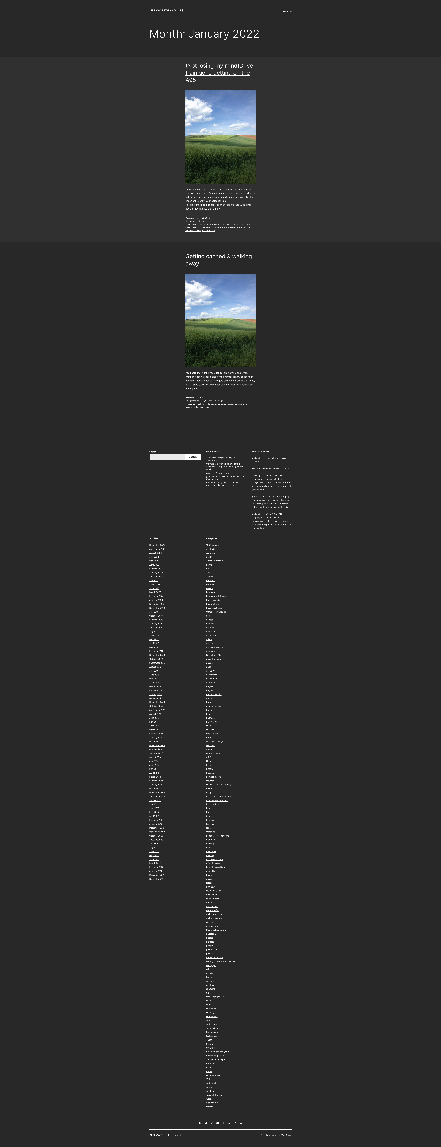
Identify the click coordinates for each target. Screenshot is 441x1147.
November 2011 (156, 879)
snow (209, 1004)
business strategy (214, 608)
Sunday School (208, 230)
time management (215, 1055)
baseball (210, 584)
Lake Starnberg (218, 227)
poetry (209, 945)
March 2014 (155, 777)
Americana (211, 553)
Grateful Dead (213, 753)
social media (212, 1008)
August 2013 (155, 800)
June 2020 (154, 584)
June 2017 (154, 635)
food (208, 725)
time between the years (217, 1052)
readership (190, 407)
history (209, 769)
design (209, 663)
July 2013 (153, 804)
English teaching (214, 694)
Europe (209, 702)
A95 (209, 224)
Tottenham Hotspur (215, 1059)
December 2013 (157, 788)
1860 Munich (212, 545)
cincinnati (211, 635)
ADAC (214, 224)
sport (209, 1020)
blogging (203, 221)
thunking (210, 1048)
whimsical (211, 1083)
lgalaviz (255, 496)
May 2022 (154, 561)
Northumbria (212, 898)
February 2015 (156, 733)
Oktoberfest (212, 906)
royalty (209, 973)
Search (152, 452)
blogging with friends (216, 596)
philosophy (211, 934)
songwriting (212, 1016)
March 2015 (155, 730)
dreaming (210, 671)
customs (210, 651)
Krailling (196, 227)
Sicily (208, 993)
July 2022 (154, 557)
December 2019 (157, 604)
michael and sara (214, 859)
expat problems (213, 706)
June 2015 (154, 718)
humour (210, 788)
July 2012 (153, 847)
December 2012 (157, 828)
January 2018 (155, 623)
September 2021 (157, 576)
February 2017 (156, 651)
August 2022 (155, 553)
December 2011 (156, 875)
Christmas (211, 627)
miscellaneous (213, 863)
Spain (206, 407)
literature (210, 832)
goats (209, 749)
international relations (217, 800)
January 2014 (156, 784)
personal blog (241, 404)
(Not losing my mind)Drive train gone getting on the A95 (219, 72)
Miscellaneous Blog (215, 867)
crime (209, 639)
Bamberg (210, 580)
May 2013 (154, 812)
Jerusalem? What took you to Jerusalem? (220, 459)
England (210, 690)
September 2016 (157, 663)
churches (210, 631)
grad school (221, 404)
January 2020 (156, 600)
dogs (208, 667)
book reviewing (213, 600)
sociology (211, 1012)
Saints (209, 977)
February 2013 (156, 820)
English (203, 404)
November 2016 (157, 655)
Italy (208, 812)
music (209, 879)
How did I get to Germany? (219, 784)
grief (208, 757)
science (210, 981)
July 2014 (154, 761)
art (207, 568)
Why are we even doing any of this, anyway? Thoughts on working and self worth (225, 466)
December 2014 (157, 741)
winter (209, 1087)
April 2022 (154, 565)
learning (210, 824)
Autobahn (222, 224)
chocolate (211, 623)
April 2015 (154, 725)
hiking (209, 765)
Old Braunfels (212, 910)
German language (214, 741)
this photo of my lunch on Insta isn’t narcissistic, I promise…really (223, 483)
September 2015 (157, 710)
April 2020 (154, 588)
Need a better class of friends (276, 468)
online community (193, 230)
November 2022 (157, 545)
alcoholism (211, 549)
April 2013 (154, 816)
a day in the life (199, 224)
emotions (210, 682)
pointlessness (212, 949)
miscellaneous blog (234, 227)
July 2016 (153, 671)
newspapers (212, 894)
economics (211, 674)
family (209, 710)
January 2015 (155, 737)
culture (209, 643)
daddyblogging (213, 659)
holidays (210, 773)
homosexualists (213, 777)
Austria (209, 572)
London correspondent (217, 836)
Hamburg (210, 761)
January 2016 (155, 694)
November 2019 (157, 608)
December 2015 (157, 698)
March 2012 (155, 863)
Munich (246, 227)
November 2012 (157, 832)
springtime (211, 1024)
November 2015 (157, 702)
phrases (210, 942)
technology (211, 1036)
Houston (210, 781)
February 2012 (156, 867)
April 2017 (154, 643)
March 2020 (155, 592)
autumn (210, 576)
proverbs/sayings (214, 957)
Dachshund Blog (214, 655)
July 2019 (153, 612)
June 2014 (154, 765)
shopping (210, 989)
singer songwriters (215, 996)
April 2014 (154, 773)
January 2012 (155, 871)
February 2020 (156, 596)
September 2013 (157, 796)
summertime (212, 1028)
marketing (211, 839)
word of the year (214, 1095)
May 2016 (154, 678)
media (209, 847)
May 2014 (154, 769)
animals (210, 565)
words (209, 1099)
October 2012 (156, 836)
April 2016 (154, 682)
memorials (211, 851)
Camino (196, 404)
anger (201, 401)
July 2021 (153, 580)
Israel (208, 808)
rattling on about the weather (220, 961)
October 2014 (156, 749)
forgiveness (212, 733)
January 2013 (155, 824)
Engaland (210, 686)
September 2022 (157, 549)
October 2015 (156, 706)
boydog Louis (212, 604)
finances (210, 718)
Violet (209, 1079)
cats (208, 616)
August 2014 (155, 757)
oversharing (212, 926)
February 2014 (156, 781)
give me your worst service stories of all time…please (225, 477)
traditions (211, 1063)
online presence (214, 918)
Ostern (209, 922)
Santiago (199, 407)
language (210, 820)
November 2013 (157, 792)
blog (229, 224)
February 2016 (156, 690)
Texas (209, 1040)
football (210, 730)
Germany (211, 404)
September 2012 (157, 839)
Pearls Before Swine (216, 930)
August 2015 (155, 714)
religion (209, 969)
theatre (209, 1044)
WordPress (286, 1135)
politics (209, 953)
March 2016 (155, 686)
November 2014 (157, 745)
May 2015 (154, 722)
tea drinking (212, 1032)
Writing (209, 1107)
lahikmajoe (205, 227)
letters (209, 828)
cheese (209, 619)
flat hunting (212, 722)
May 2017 (154, 639)
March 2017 (155, 647)
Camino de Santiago (214, 401)
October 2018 (156, 616)
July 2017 (153, 631)
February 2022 (156, 568)
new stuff (211, 887)
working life (212, 1103)
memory (210, 855)
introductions (212, 804)
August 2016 (155, 667)
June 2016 (154, 674)
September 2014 (157, 753)
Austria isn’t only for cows (218, 473)
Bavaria (209, 588)
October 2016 (156, 659)
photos (209, 938)
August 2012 (155, 843)
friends (209, 737)
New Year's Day (214, 890)
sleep (208, 1000)
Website (287, 11)
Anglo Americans (214, 561)
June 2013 (154, 808)
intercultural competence (218, 796)
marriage (210, 843)
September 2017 (157, 627)
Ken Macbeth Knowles (166, 10)
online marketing (214, 914)
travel (209, 1071)
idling (208, 792)
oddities (210, 902)
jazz (208, 816)
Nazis (209, 883)
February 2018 (156, 619)
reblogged (211, 965)
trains (209, 1067)
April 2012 (154, 859)
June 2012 (154, 851)
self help (210, 985)
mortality (210, 871)
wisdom (210, 1091)
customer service (214, 647)
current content (239, 224)
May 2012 (154, 855)
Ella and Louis (212, 678)
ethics (209, 698)
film (208, 714)
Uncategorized (213, 1075)
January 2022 (156, 572)
